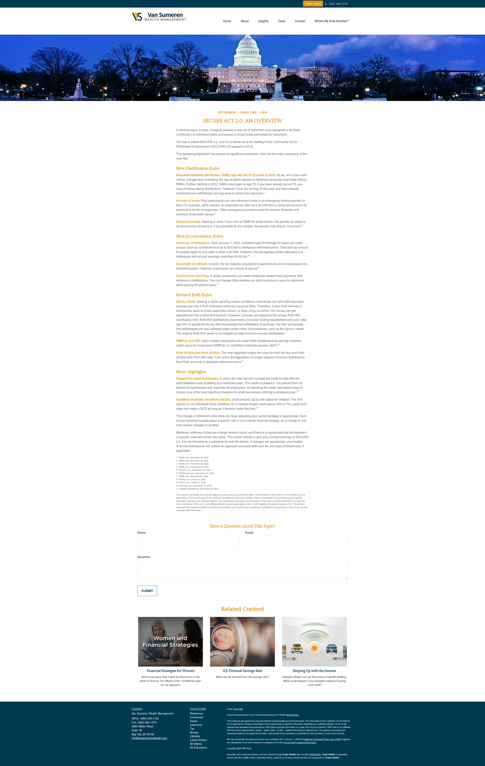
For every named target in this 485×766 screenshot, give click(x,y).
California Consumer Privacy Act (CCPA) (322, 739)
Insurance (196, 725)
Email (249, 533)
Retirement (196, 713)
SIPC (318, 754)
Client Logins (313, 3)
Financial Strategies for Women (171, 671)
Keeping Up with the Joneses (314, 671)
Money (194, 732)
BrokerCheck (293, 714)
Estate (194, 721)
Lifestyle (195, 736)
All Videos (196, 744)
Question (143, 557)
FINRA (312, 754)
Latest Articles (198, 740)
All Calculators (198, 747)
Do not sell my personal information (300, 742)
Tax (192, 728)
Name (141, 533)
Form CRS (238, 708)
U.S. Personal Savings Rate (242, 671)
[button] (244, 21)
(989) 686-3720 (338, 3)
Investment (196, 717)
